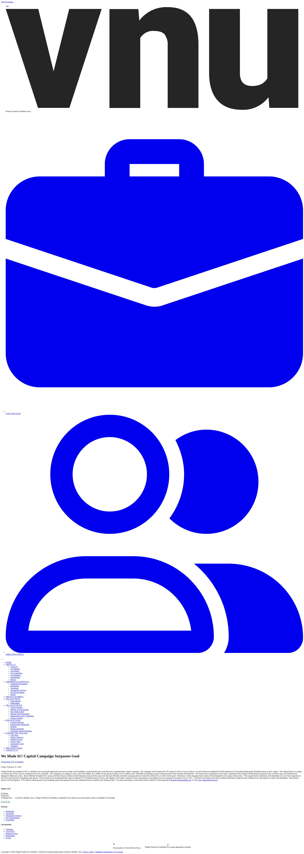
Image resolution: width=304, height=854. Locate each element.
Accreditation (15, 675)
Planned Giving (16, 740)
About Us (14, 667)
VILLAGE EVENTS (14, 705)
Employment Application (19, 725)
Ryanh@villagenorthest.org (181, 780)
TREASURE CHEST (14, 748)
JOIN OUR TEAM (13, 720)
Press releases (15, 701)
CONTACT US (12, 750)
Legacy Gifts (15, 742)
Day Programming (17, 692)
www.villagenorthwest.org (208, 780)
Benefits (13, 727)
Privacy (13, 680)
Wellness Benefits (17, 729)
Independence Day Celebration (22, 716)
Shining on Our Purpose (19, 710)
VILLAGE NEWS (13, 699)
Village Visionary (17, 737)
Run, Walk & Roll (17, 712)
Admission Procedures (18, 684)
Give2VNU (10, 831)
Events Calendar (16, 718)
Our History (14, 671)
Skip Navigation (7, 2)
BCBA (13, 695)
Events (8, 838)
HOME (8, 662)
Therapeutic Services (18, 690)
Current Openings (17, 722)
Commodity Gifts (17, 744)
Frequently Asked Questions (21, 731)
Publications (15, 703)
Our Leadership (16, 673)
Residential (14, 686)
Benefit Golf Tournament (19, 714)
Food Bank (10, 820)
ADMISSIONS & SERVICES (17, 682)
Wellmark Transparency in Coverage (109, 852)
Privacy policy (88, 852)
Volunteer (14, 746)
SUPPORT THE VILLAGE (16, 733)
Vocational (14, 688)
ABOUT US (10, 665)
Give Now (14, 735)
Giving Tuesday (16, 707)
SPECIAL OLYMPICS (14, 697)
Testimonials (15, 677)
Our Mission (15, 669)
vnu (7, 6)
